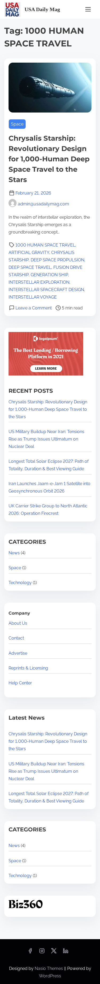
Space (17, 124)
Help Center (20, 682)
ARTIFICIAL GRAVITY (29, 252)
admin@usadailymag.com (43, 203)
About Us (18, 623)
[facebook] (30, 952)
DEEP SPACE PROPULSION (57, 259)
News (14, 552)
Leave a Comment (33, 307)
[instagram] (42, 952)
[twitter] (54, 952)
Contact (16, 638)
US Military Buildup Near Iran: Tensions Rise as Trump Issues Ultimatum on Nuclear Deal (46, 439)
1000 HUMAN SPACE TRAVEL (45, 245)
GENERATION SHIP (49, 274)
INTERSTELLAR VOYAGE (33, 297)
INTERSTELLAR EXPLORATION (39, 282)
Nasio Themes (49, 968)
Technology (20, 582)
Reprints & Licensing (28, 668)
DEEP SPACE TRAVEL (30, 267)
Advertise (18, 653)
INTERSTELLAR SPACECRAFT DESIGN (46, 289)
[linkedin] (65, 952)
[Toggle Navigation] (88, 9)
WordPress (50, 975)
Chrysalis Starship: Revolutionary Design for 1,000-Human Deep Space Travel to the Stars (49, 159)
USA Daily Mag (42, 9)
